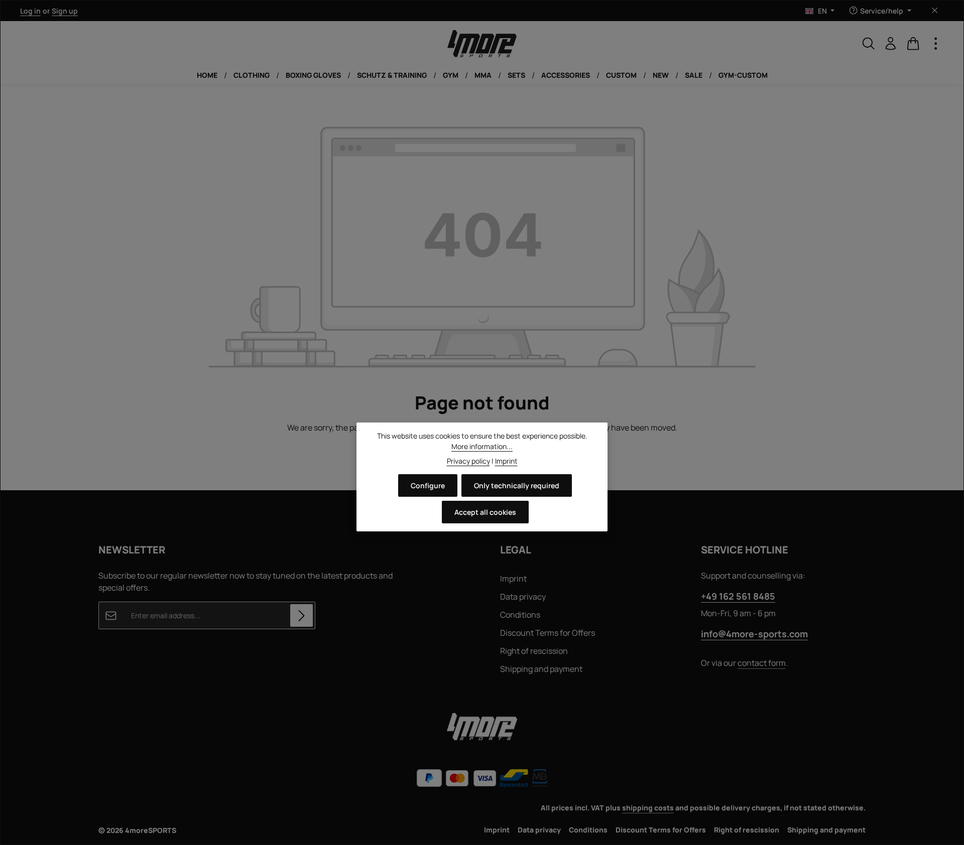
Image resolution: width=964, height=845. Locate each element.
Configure (428, 485)
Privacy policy (468, 461)
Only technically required (516, 485)
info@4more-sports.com (754, 634)
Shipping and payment (541, 668)
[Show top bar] (936, 44)
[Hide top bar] (934, 11)
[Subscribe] (301, 615)
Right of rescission (534, 650)
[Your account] (891, 44)
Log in (30, 11)
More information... (482, 446)
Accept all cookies (485, 512)
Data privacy (523, 596)
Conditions (520, 614)
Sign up (65, 11)
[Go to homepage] (482, 43)
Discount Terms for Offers (547, 632)
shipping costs (648, 807)
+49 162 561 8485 (738, 596)
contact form (762, 662)
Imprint (513, 578)
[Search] (869, 44)
